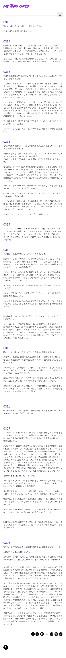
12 (51, 634)
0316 (6, 71)
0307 (6, 428)
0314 (6, 224)
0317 (6, 41)
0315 (6, 141)
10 (42, 634)
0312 (6, 348)
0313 (6, 250)
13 (56, 634)
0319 (6, 22)
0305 (6, 542)
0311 (6, 406)
